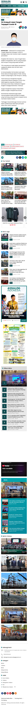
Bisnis (17, 197)
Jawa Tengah (6, 146)
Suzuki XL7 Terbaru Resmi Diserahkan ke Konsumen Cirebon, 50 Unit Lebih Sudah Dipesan (16, 515)
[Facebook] (17, 157)
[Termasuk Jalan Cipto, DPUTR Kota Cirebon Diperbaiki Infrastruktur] (21, 181)
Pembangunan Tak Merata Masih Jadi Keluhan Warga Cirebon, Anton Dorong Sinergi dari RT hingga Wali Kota (16, 400)
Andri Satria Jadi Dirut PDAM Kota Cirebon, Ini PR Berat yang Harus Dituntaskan (20, 174)
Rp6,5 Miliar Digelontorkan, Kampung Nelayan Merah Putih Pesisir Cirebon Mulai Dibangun (16, 410)
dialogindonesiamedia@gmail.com (12, 657)
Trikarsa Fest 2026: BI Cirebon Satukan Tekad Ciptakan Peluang (16, 389)
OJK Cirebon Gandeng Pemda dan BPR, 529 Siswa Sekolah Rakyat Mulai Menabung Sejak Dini (20, 202)
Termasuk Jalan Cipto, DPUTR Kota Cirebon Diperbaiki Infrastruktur (20, 188)
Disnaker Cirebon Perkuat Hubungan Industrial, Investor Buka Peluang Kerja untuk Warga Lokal (17, 522)
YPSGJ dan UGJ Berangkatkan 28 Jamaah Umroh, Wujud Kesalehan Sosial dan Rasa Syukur (7, 202)
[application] (14, 469)
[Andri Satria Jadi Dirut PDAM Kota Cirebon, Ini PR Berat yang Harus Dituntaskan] (21, 167)
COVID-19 (18, 144)
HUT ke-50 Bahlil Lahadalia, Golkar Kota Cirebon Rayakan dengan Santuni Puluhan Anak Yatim (17, 421)
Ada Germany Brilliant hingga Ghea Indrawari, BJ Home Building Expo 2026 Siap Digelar (17, 529)
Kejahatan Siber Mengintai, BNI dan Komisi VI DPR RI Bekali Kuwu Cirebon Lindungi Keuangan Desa (16, 394)
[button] (21, 2)
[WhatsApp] (25, 157)
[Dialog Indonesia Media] (6, 2)
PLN (3, 684)
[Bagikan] (25, 27)
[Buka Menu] (23, 2)
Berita (3, 19)
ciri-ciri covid (10, 144)
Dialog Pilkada (4, 672)
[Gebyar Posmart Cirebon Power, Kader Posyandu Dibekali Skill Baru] (7, 167)
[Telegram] (23, 157)
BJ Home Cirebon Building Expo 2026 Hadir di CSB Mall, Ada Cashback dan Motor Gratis (16, 427)
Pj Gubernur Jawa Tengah (9, 148)
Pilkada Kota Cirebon (8, 687)
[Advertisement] (14, 128)
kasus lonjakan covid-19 (17, 146)
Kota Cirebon (6, 678)
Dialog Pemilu (4, 670)
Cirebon (3, 665)
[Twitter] (20, 157)
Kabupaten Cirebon (7, 682)
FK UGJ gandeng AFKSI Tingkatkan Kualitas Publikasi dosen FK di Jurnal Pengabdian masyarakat (16, 416)
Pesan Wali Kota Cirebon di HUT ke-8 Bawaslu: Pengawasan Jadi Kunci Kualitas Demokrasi (16, 405)
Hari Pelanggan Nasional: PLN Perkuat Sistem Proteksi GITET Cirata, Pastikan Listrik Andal (7, 188)
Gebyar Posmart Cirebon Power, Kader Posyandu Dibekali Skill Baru (7, 174)
